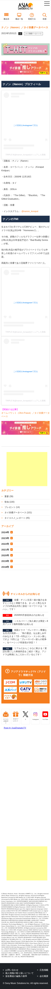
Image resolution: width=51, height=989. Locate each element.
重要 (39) (8, 496)
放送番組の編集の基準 (16, 976)
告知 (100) (9, 502)
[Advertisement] (27, 469)
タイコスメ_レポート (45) (17, 518)
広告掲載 (44, 970)
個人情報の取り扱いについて (19, 973)
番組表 (6, 19)
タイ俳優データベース (33, 33)
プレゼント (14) (12, 507)
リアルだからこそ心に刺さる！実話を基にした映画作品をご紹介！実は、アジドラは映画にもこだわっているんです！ (25, 651)
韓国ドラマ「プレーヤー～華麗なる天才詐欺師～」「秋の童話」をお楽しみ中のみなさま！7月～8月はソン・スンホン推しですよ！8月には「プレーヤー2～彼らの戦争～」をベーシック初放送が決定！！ (25, 636)
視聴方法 (32, 19)
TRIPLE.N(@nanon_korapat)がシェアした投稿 (25, 155)
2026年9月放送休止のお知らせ (25, 615)
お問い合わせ (11, 970)
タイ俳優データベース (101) (18, 512)
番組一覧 (19, 19)
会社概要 (44, 976)
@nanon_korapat (29, 211)
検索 (45, 19)
